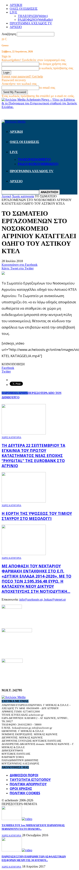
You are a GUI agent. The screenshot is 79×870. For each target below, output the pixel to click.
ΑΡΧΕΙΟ (16, 27)
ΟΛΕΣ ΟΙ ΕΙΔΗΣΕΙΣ (23, 8)
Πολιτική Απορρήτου (28, 784)
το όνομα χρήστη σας (52, 64)
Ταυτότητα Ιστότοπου (30, 779)
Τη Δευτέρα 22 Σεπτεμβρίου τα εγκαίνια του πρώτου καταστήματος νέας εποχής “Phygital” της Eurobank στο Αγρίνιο (33, 455)
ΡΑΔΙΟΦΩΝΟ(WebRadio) (35, 19)
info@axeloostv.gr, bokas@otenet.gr (42, 599)
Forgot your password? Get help (22, 76)
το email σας (47, 87)
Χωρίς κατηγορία (11, 437)
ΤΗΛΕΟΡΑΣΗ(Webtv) (33, 16)
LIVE (13, 12)
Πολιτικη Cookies (25, 793)
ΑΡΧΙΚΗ (16, 5)
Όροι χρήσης (21, 788)
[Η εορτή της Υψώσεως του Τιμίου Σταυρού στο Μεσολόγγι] (24, 501)
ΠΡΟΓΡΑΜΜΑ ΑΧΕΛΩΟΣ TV (31, 23)
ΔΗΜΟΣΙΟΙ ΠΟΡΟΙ (24, 775)
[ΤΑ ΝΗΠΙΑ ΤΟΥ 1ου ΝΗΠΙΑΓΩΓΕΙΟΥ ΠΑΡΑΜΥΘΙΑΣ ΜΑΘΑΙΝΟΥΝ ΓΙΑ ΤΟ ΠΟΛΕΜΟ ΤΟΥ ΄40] (17, 819)
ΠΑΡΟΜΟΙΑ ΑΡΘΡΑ (15, 392)
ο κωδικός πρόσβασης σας (56, 68)
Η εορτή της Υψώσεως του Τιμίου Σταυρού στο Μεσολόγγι (37, 516)
